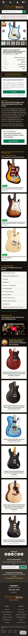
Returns (21, 619)
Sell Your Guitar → (14, 141)
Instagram (18, 554)
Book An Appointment (7, 612)
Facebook (9, 554)
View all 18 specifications (9, 311)
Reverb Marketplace (6, 554)
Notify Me (14, 92)
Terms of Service (15, 631)
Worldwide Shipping (21, 617)
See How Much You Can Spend (14, 578)
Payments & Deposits (21, 614)
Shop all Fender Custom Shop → (14, 74)
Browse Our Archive (14, 600)
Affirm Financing (7, 614)
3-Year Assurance (21, 622)
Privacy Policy (10, 631)
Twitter (12, 554)
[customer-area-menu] (17, 2)
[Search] (24, 11)
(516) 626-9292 (21, 95)
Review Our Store (7, 619)
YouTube (15, 554)
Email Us (14, 592)
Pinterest (22, 554)
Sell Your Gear (21, 612)
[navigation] (3, 2)
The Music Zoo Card (7, 617)
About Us (7, 609)
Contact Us (21, 609)
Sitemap (7, 622)
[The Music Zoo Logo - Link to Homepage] (14, 7)
